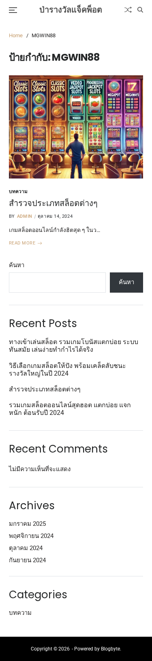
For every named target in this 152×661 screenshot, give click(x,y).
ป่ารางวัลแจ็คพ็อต (70, 10)
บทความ (18, 191)
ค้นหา (16, 265)
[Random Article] (128, 9)
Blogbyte (110, 649)
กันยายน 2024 (27, 560)
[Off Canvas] (13, 10)
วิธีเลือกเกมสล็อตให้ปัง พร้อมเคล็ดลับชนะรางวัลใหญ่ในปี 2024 (67, 369)
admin (24, 216)
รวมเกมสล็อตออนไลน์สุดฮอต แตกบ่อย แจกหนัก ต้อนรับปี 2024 (70, 409)
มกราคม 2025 (27, 523)
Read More (22, 243)
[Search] (140, 10)
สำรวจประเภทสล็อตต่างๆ (53, 203)
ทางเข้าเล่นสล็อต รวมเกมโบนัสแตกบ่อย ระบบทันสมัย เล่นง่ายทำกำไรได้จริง (73, 345)
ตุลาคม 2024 (26, 548)
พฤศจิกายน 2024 (31, 536)
